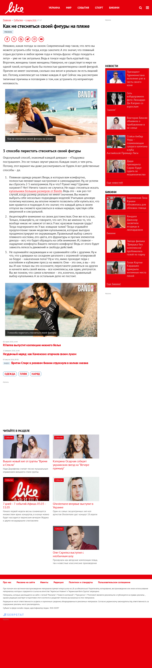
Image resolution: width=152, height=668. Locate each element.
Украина (54, 7)
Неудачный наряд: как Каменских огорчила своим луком (39, 354)
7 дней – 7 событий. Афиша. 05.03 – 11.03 (24, 505)
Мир (68, 7)
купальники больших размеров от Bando (35, 191)
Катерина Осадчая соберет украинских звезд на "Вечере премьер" (71, 464)
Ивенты (44, 582)
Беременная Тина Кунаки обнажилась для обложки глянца (137, 203)
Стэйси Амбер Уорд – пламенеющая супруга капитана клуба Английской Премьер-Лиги (127, 145)
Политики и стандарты (81, 582)
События (83, 7)
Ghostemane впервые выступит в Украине (73, 505)
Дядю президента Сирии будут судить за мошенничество (136, 167)
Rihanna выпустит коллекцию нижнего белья (32, 345)
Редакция (59, 582)
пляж (23, 374)
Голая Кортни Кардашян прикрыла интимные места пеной (136, 269)
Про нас (7, 582)
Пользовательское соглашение (114, 582)
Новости (111, 66)
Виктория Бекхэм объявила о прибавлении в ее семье (137, 123)
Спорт (99, 7)
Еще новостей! (115, 182)
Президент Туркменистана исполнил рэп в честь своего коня (136, 78)
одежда (10, 374)
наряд (36, 374)
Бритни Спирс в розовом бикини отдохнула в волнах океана (46, 363)
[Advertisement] (51, 405)
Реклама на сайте (26, 582)
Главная (7, 20)
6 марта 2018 (31, 20)
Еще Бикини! (114, 284)
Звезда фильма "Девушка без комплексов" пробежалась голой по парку (136, 247)
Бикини (114, 7)
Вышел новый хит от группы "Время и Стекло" (25, 463)
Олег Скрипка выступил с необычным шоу (68, 554)
